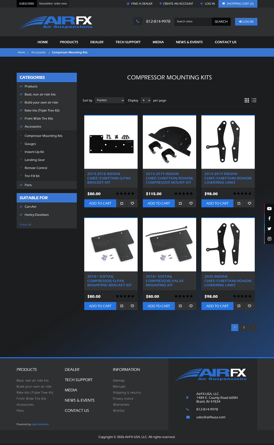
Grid (246, 100)
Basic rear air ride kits (40, 94)
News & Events (80, 400)
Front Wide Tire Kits (39, 118)
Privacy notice (123, 398)
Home (21, 52)
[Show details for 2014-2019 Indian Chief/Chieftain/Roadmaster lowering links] (228, 142)
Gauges (30, 144)
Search (221, 22)
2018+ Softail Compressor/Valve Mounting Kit (165, 280)
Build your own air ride (41, 102)
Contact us (77, 410)
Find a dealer (141, 3)
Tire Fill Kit (32, 176)
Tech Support (78, 379)
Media (71, 390)
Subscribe (26, 3)
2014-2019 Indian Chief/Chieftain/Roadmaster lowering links (228, 178)
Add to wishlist (132, 203)
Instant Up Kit (34, 152)
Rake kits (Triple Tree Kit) (42, 110)
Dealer (72, 369)
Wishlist (119, 410)
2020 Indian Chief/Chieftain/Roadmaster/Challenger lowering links (228, 280)
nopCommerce (40, 424)
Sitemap (119, 380)
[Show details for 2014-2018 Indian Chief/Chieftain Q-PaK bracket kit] (111, 142)
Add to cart (100, 203)
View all (25, 224)
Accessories (33, 126)
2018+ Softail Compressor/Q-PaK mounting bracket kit (109, 280)
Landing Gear (35, 160)
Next (252, 327)
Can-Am (30, 207)
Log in (209, 3)
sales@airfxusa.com (210, 417)
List (254, 100)
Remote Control (36, 168)
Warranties (121, 404)
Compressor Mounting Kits (43, 136)
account (178, 3)
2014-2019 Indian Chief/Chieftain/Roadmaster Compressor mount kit (169, 178)
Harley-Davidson (37, 215)
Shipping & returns (127, 392)
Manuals (119, 386)
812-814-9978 (157, 21)
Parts (28, 185)
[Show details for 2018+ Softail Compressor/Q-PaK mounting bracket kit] (111, 244)
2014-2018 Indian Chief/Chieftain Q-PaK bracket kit (109, 178)
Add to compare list (121, 203)
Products (31, 86)
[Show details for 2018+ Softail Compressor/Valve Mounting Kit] (169, 244)
